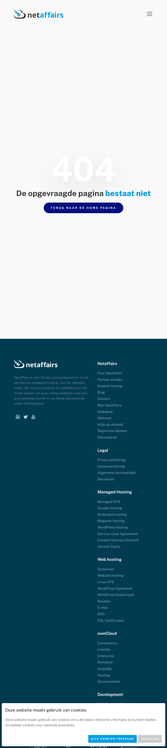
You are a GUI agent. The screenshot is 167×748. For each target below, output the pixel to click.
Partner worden (109, 380)
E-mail (102, 608)
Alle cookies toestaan (112, 738)
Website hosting (110, 575)
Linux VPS (105, 582)
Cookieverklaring (111, 466)
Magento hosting (111, 521)
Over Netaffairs (109, 373)
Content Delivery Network (118, 540)
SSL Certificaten (110, 621)
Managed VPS (108, 502)
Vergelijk (104, 669)
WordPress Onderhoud (115, 595)
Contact (103, 399)
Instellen (150, 738)
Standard (104, 662)
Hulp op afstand (110, 424)
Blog (101, 392)
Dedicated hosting (112, 514)
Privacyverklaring (111, 460)
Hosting (103, 675)
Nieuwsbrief (107, 437)
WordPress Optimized (114, 588)
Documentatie (108, 681)
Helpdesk (105, 412)
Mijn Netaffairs (109, 405)
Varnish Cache (108, 547)
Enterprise (105, 656)
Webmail (104, 418)
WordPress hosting (112, 527)
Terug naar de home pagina (83, 208)
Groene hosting (109, 386)
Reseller (104, 601)
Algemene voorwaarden (116, 473)
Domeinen (105, 569)
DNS (101, 614)
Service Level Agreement (117, 534)
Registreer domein (112, 431)
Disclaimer (106, 479)
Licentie (103, 649)
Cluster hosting (109, 508)
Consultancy (107, 643)
